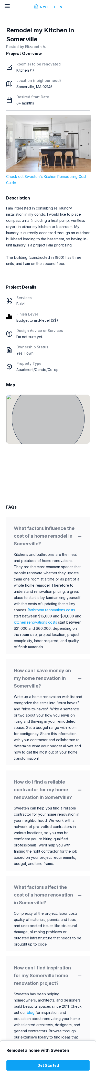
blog (31, 1012)
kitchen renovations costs (35, 622)
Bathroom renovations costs (51, 610)
